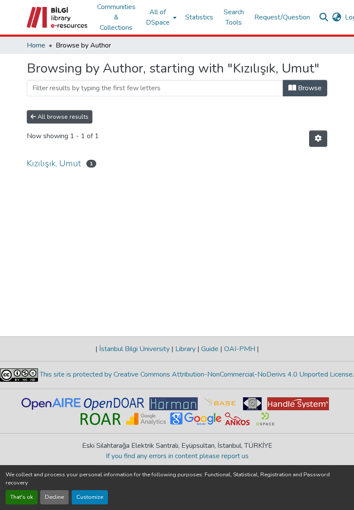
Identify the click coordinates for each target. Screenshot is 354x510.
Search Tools (234, 17)
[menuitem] (160, 17)
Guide (209, 349)
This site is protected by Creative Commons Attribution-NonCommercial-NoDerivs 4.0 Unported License (195, 374)
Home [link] (36, 45)
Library (185, 349)
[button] (57, 17)
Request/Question (282, 17)
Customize (89, 497)
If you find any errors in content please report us (177, 456)
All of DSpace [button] (158, 17)
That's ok (21, 497)
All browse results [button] (62, 117)
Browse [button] (309, 88)
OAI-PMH (239, 349)
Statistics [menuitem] (199, 17)
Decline (54, 497)
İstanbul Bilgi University (134, 349)
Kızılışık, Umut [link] (54, 163)
